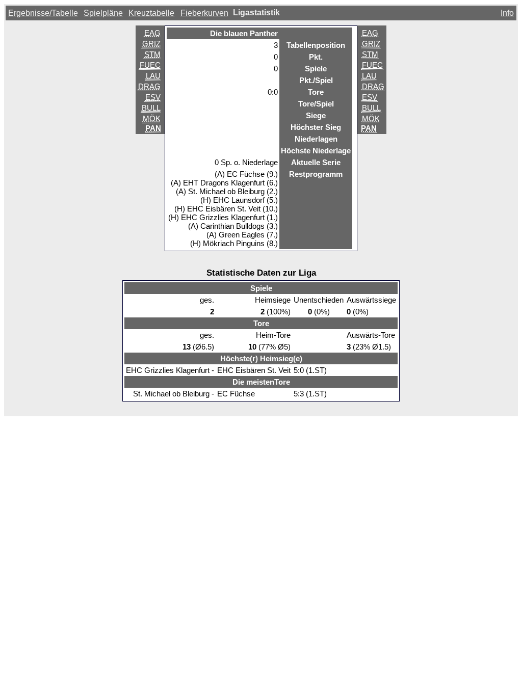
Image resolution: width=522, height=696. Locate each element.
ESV (153, 97)
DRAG (149, 86)
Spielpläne (103, 12)
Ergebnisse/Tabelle (43, 12)
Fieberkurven (204, 12)
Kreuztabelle (151, 12)
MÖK (152, 118)
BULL (151, 107)
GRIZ (151, 43)
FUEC (150, 65)
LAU (153, 75)
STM (152, 54)
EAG (152, 32)
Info (507, 12)
